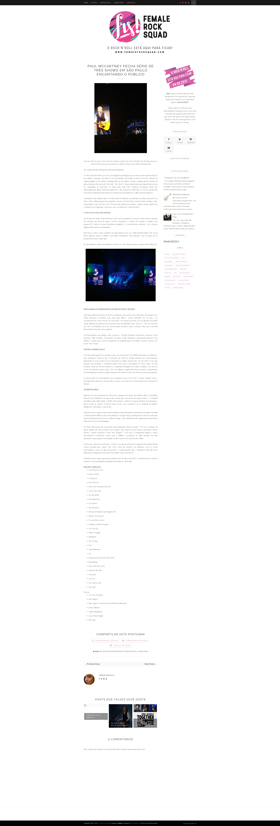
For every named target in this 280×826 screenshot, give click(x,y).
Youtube (169, 151)
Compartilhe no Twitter (136, 640)
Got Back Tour (104, 651)
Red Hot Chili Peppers (172, 258)
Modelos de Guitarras (181, 194)
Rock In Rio (176, 276)
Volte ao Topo (189, 823)
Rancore (167, 276)
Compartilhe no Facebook (106, 640)
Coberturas (119, 2)
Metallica (168, 273)
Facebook (169, 142)
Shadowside (168, 261)
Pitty (183, 258)
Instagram (191, 142)
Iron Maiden (169, 265)
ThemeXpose (135, 823)
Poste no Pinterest (122, 645)
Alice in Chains (188, 276)
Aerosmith (183, 269)
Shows (167, 254)
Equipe (94, 2)
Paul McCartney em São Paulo (136, 651)
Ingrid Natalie (106, 675)
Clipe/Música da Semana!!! (93, 716)
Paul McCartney (117, 651)
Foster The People (181, 261)
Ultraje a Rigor (170, 284)
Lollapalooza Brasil (179, 254)
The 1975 (167, 287)
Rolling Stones (183, 280)
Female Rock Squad (104, 823)
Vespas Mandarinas (171, 269)
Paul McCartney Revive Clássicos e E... (120, 724)
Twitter (179, 142)
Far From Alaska (170, 280)
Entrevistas (105, 2)
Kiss (175, 273)
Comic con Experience (183, 265)
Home (86, 2)
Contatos (131, 2)
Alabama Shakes (178, 287)
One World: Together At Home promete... (144, 723)
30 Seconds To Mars (184, 284)
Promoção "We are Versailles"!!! (177, 178)
